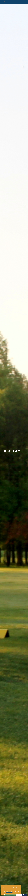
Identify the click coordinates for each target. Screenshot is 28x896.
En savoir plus (14, 892)
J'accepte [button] (8, 892)
